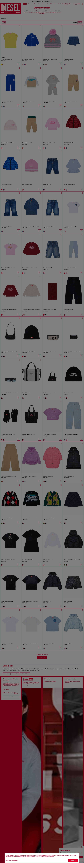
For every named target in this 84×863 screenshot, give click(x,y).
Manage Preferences (31, 856)
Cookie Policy (51, 856)
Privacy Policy (43, 856)
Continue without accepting (12, 860)
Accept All (73, 860)
